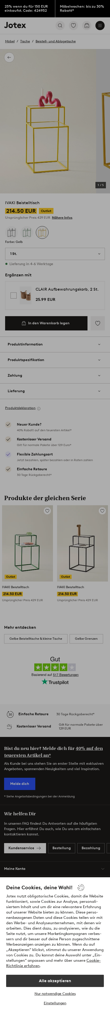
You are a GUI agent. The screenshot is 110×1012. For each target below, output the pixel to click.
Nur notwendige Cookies (55, 994)
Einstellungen (55, 1003)
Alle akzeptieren (55, 980)
